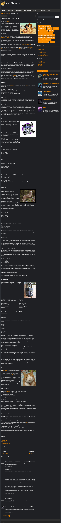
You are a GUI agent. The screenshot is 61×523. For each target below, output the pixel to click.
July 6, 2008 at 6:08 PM (9, 493)
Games (39, 35)
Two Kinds (40, 65)
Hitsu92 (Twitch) (41, 51)
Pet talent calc (4, 440)
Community (42, 10)
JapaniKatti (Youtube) (42, 52)
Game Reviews (10, 10)
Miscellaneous (41, 37)
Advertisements (41, 26)
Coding (48, 28)
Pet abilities (12, 85)
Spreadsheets (30, 47)
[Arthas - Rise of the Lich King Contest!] (40, 87)
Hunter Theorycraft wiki (26, 44)
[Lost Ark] (40, 111)
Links (51, 35)
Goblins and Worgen (47, 99)
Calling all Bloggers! (47, 91)
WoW (51, 42)
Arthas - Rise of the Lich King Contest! (51, 83)
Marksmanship (10, 48)
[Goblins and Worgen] (40, 103)
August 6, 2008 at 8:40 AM (10, 512)
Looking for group (41, 62)
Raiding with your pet (6, 443)
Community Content (42, 30)
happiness (5, 370)
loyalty (12, 374)
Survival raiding (4, 48)
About (49, 10)
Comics (54, 28)
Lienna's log (4, 441)
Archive (54, 70)
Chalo (8, 446)
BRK (27, 422)
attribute (8, 391)
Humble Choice (41, 49)
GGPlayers (35, 10)
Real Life (40, 39)
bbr (8, 21)
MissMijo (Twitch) (41, 54)
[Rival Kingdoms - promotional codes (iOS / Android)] (40, 78)
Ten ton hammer (5, 439)
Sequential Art (40, 64)
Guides (45, 35)
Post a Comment (5, 515)
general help (18, 48)
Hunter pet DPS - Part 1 (10, 19)
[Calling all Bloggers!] (40, 95)
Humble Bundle (41, 47)
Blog (48, 26)
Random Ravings (11, 522)
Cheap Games (27, 10)
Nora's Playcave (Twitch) (43, 55)
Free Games (18, 10)
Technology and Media (42, 42)
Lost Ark (44, 107)
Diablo (50, 30)
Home (3, 10)
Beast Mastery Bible (18, 45)
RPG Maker (47, 39)
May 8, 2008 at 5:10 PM (9, 466)
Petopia (8, 37)
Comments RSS (57, 522)
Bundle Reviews (41, 28)
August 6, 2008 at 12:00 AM (10, 501)
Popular (42, 70)
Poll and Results (50, 37)
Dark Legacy (40, 61)
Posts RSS (51, 522)
